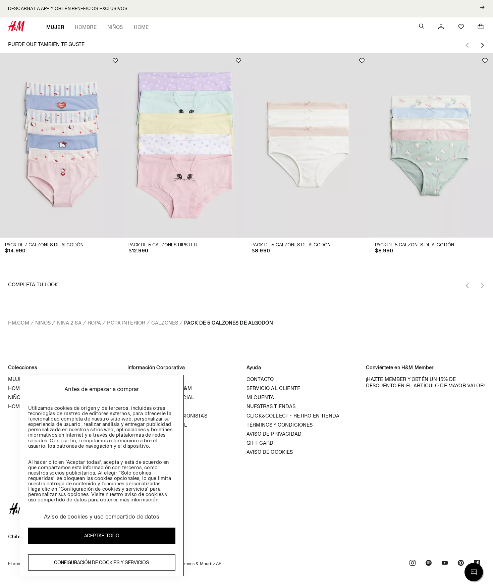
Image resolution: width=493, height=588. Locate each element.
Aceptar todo (101, 535)
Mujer (55, 27)
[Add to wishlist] (115, 61)
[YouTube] (444, 563)
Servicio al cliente (273, 388)
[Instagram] (412, 563)
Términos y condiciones (279, 425)
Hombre (86, 27)
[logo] (246, 508)
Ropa (94, 323)
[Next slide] (482, 45)
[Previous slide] (467, 45)
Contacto (260, 379)
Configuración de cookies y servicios (101, 562)
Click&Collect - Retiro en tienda (292, 416)
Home (141, 27)
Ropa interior (126, 323)
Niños (115, 27)
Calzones (164, 323)
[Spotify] (428, 563)
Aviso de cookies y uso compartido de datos (102, 516)
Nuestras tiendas (271, 406)
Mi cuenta (260, 397)
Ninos (43, 323)
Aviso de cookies (269, 452)
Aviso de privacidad (274, 434)
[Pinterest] (460, 563)
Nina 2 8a (69, 323)
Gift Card (259, 443)
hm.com (18, 323)
